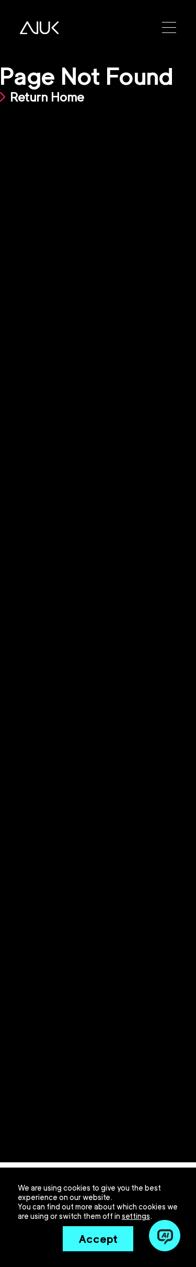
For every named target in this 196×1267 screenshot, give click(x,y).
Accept (98, 1238)
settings (136, 1216)
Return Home (47, 96)
